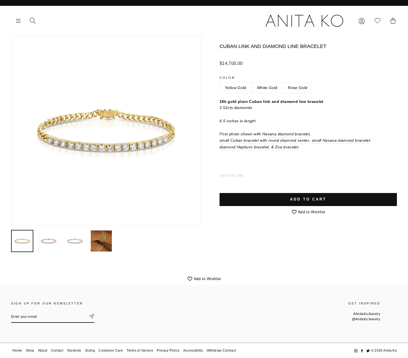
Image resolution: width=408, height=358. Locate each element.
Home (17, 350)
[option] (106, 130)
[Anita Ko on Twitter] (368, 350)
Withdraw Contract (221, 350)
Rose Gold (297, 87)
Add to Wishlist (311, 212)
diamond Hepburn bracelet (244, 147)
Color (227, 77)
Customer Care (111, 350)
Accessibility (193, 350)
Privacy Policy (168, 350)
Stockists (74, 350)
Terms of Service (140, 350)
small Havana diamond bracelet (341, 140)
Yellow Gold (235, 87)
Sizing (90, 350)
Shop (30, 350)
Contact (57, 350)
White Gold (267, 87)
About (42, 350)
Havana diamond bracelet (286, 134)
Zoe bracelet (286, 147)
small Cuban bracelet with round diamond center (264, 140)
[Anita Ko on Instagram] (356, 350)
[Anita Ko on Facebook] (362, 350)
